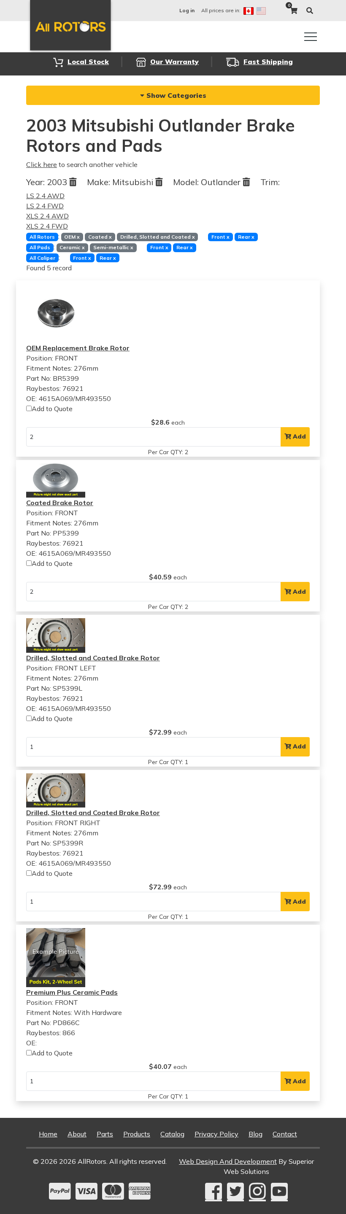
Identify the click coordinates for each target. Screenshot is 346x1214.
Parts (105, 1134)
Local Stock (88, 61)
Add (298, 436)
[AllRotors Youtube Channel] (279, 1191)
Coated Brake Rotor (59, 502)
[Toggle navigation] (310, 36)
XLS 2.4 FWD (47, 226)
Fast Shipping (268, 61)
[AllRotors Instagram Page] (257, 1191)
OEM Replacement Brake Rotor (78, 348)
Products (136, 1134)
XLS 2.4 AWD (47, 216)
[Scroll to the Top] (326, 1204)
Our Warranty (174, 61)
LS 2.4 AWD (45, 195)
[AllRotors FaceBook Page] (213, 1191)
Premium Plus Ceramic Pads (72, 992)
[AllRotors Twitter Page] (235, 1191)
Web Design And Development (228, 1161)
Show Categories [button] (175, 95)
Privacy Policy (216, 1134)
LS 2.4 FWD (45, 206)
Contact (285, 1134)
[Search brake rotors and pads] (309, 10)
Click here (41, 164)
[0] (293, 10)
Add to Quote (52, 408)
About (77, 1134)
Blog (255, 1134)
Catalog (172, 1134)
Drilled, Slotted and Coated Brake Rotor (93, 658)
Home (48, 1134)
